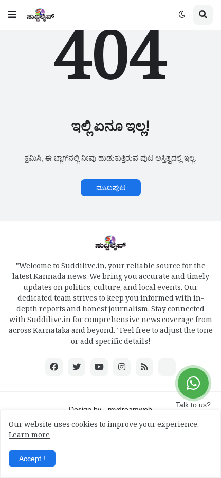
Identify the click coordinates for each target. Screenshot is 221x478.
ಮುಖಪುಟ (110, 188)
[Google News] (167, 367)
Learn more (29, 437)
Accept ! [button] (32, 458)
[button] (12, 15)
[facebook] (54, 367)
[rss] (144, 367)
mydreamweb (130, 409)
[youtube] (99, 367)
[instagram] (122, 367)
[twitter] (76, 367)
